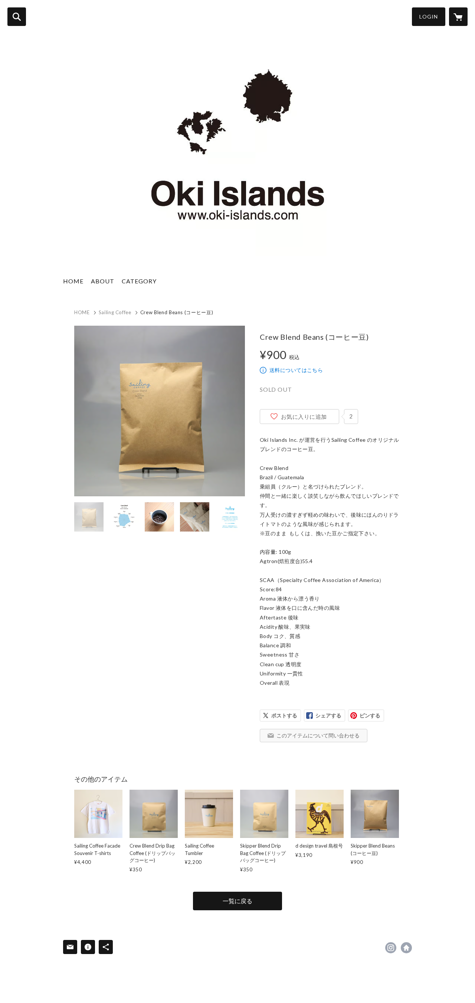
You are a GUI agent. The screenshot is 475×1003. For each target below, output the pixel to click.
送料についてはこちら (296, 370)
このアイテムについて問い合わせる (318, 735)
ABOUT (102, 281)
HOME (73, 281)
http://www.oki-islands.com (406, 947)
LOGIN (428, 16)
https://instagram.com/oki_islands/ (390, 947)
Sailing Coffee (115, 312)
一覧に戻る (237, 900)
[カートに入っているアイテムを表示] (458, 16)
